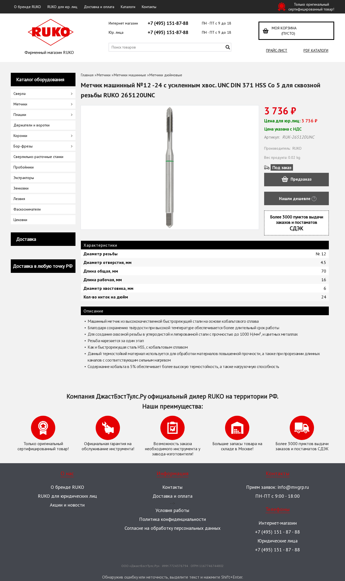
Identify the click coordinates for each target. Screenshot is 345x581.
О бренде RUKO (27, 6)
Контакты (149, 6)
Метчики (104, 75)
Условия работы (172, 510)
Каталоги (128, 6)
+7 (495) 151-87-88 (168, 23)
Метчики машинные (130, 75)
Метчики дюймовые (165, 75)
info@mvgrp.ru (293, 487)
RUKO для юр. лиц (62, 6)
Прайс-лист (276, 50)
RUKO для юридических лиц (67, 496)
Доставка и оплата (99, 6)
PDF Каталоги (315, 50)
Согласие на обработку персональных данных (172, 528)
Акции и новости (67, 505)
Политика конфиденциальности (172, 519)
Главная (87, 75)
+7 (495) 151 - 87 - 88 (277, 532)
